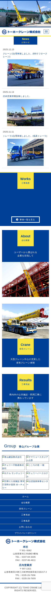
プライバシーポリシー (25, 533)
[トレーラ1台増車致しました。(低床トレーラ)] (25, 164)
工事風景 (25, 521)
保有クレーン (25, 509)
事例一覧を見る (27, 219)
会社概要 (25, 502)
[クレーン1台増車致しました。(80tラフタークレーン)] (25, 85)
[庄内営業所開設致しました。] (25, 124)
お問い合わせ (25, 527)
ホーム (25, 496)
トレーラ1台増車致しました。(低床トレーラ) (25, 136)
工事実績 (25, 515)
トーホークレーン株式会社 (25, 541)
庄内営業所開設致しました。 (17, 96)
